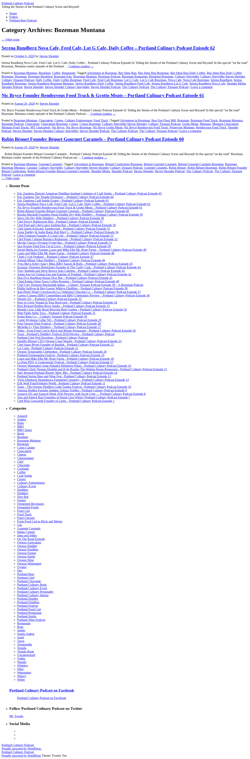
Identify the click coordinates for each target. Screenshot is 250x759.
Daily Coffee (44, 80)
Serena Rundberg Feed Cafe (132, 83)
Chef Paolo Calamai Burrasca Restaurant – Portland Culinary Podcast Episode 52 (67, 239)
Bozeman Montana (25, 73)
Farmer (21, 500)
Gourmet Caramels (50, 164)
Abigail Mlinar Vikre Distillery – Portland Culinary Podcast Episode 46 (61, 260)
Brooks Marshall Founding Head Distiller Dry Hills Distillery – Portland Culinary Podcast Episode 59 (80, 214)
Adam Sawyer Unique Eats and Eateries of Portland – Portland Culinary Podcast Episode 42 (74, 274)
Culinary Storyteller (187, 76)
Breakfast (44, 73)
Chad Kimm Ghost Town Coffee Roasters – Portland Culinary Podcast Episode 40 (68, 281)
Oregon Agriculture (29, 542)
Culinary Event (26, 486)
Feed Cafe (89, 80)
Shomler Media (236, 83)
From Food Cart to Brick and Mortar (39, 521)
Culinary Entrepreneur (78, 120)
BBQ (20, 426)
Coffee (56, 73)
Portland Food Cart (29, 609)
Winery (21, 676)
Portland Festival (27, 605)
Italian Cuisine (26, 532)
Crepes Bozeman (90, 124)
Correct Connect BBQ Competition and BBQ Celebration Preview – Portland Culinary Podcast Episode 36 (83, 295)
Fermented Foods (28, 507)
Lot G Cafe (131, 80)
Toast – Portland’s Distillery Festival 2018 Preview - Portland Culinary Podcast (65, 334)
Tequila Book (25, 651)
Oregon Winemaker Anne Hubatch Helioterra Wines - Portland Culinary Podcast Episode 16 (74, 365)
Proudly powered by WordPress (21, 755)
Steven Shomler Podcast (106, 87)
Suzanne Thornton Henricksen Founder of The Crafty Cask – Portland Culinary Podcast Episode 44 (79, 267)
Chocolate (23, 465)
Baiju (20, 423)
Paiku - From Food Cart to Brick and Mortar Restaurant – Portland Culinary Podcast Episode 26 (76, 330)
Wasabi (21, 662)
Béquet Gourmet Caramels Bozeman (200, 164)
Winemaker (24, 672)
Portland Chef (25, 577)
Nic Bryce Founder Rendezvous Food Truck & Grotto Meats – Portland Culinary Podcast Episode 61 (103, 95)
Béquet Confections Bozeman (123, 164)
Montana (205, 124)
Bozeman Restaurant (134, 76)
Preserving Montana (182, 127)
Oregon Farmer (26, 553)
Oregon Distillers (27, 549)
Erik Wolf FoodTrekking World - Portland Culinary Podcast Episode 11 (61, 383)
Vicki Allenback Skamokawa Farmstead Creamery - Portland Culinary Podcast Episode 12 (73, 379)
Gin (19, 525)
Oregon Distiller (27, 546)
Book (20, 433)
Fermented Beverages (30, 503)
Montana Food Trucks (15, 127)
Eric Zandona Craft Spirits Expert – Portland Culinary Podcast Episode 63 (63, 200)
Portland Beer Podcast (23, 20)
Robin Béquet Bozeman (202, 167)
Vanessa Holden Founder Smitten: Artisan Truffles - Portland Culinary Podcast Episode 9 (72, 390)
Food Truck (101, 120)
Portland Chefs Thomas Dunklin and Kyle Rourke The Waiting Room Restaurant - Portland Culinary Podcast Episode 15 (92, 369)
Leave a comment (201, 87)
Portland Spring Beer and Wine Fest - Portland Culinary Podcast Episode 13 (64, 376)
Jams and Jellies (27, 535)
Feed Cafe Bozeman (110, 80)
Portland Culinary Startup (33, 595)
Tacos (20, 641)
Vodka (21, 658)
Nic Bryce (58, 127)
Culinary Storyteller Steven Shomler (222, 76)
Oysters (22, 567)
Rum (20, 627)
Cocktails (23, 468)
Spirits (21, 630)
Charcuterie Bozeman (54, 124)
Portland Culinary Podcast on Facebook (41, 690)
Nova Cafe (174, 80)
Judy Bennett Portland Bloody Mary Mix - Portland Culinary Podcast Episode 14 (67, 372)
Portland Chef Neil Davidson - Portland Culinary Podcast (52, 337)
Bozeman (21, 76)
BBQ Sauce (24, 430)
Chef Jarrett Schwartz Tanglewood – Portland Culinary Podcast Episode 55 (63, 228)
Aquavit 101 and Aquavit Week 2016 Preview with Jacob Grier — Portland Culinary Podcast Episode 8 (81, 394)
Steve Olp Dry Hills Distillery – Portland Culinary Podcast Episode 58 (60, 218)
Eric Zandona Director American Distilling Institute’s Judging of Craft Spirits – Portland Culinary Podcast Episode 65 (89, 193)
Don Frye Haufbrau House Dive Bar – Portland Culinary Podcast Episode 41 (64, 277)
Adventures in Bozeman (102, 73)
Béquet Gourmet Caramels (160, 164)
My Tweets (16, 716)
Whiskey (22, 665)
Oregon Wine (25, 560)
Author (21, 419)
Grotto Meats (190, 124)
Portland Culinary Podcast (18, 3)
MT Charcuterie (40, 127)
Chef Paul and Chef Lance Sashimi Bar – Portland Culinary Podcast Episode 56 (66, 225)
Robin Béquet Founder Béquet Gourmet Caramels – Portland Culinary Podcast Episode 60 (93, 139)
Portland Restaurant (29, 612)
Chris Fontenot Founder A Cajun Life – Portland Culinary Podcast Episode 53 (65, 235)
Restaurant (68, 73)
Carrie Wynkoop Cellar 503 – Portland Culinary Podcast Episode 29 (59, 320)
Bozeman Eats (63, 76)
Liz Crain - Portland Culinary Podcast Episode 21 (47, 348)
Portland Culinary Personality (35, 591)
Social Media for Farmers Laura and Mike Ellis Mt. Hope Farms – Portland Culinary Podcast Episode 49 (81, 249)
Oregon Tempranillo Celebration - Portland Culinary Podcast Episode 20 (62, 351)
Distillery (23, 493)
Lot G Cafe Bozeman (153, 80)
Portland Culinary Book (32, 584)
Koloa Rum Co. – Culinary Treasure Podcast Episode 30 (52, 316)
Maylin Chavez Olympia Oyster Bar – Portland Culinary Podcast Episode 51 (64, 242)
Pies (19, 570)
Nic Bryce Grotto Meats (107, 127)
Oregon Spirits (26, 556)
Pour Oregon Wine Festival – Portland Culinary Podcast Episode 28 (59, 323)
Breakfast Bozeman (161, 76)
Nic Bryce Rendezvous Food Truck (146, 127)
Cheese (21, 454)
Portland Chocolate (29, 581)
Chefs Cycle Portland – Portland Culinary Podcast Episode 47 (55, 256)
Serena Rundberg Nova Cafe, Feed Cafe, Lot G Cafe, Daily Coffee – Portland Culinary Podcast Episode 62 (108, 47)
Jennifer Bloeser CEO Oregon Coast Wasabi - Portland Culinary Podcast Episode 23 (69, 341)
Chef (20, 461)
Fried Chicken (26, 518)
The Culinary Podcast (135, 87)
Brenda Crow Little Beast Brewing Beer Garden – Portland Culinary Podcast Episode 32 (72, 309)
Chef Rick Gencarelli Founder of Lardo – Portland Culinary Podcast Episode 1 (65, 401)
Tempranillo (24, 644)
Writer (21, 679)
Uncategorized (26, 655)
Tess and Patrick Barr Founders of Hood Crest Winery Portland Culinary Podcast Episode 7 (73, 397)
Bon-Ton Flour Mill (163, 120)
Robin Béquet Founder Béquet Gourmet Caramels (58, 171)
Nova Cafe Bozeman (196, 80)
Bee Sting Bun (127, 73)
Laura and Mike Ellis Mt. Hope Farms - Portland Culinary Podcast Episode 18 (65, 358)
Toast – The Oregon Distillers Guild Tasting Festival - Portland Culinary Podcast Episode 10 (74, 386)
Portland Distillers (28, 602)
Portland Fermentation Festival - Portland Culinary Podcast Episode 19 (60, 355)
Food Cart (23, 511)
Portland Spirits (26, 616)
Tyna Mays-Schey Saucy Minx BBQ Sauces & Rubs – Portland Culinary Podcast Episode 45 (75, 263)
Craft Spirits (24, 475)
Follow (13, 17)
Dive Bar (23, 496)
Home (13, 13)
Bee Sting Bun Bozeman (153, 73)
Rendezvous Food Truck (211, 127)
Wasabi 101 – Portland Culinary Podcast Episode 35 (49, 299)
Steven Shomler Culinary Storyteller (67, 87)
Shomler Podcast (12, 87)
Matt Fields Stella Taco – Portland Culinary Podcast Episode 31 (56, 313)
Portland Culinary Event (32, 588)
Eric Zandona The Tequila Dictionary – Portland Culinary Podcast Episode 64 (65, 197)
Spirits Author (25, 634)
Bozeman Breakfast (40, 76)
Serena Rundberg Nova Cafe (207, 83)
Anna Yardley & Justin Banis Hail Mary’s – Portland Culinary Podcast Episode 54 (67, 232)
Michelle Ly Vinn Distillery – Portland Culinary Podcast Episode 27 (59, 327)
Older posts (11, 39)
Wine (20, 669)
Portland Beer (25, 574)
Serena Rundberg (221, 80)
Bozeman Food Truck (204, 120)
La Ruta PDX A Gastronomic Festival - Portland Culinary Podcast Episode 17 (65, 362)
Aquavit (22, 416)
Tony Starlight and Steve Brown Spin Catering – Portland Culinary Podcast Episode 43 (71, 270)
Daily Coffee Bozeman (67, 80)
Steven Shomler (49, 56)
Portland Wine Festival (31, 619)
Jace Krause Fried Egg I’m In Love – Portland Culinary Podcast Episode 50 (64, 246)
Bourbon (22, 437)
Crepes (58, 120)
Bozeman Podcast (109, 76)
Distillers (22, 489)
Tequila (21, 648)
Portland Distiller (27, 598)
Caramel (32, 167)
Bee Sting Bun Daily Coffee (187, 73)
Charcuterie (46, 120)
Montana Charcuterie (225, 124)
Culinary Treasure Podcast (18, 80)
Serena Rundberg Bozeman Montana (51, 83)
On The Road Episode (31, 539)
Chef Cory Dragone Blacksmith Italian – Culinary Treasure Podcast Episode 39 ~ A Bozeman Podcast (80, 285)
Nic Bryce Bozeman (78, 127)
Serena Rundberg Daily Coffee (94, 83)
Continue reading (81, 66)
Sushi (20, 637)
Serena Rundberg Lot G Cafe (170, 83)
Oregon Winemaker (29, 563)
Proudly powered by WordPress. (22, 748)
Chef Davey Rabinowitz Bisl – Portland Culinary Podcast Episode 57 (60, 221)
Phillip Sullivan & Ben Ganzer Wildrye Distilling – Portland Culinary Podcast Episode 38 (72, 288)
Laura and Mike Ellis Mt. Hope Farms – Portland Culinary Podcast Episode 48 (65, 253)
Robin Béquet (177, 167)
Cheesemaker (25, 458)
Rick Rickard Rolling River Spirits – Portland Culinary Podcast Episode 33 (63, 306)
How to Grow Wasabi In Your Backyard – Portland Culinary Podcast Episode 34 (67, 302)
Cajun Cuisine (26, 447)
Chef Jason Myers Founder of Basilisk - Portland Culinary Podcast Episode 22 (65, 344)
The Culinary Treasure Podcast (169, 87)
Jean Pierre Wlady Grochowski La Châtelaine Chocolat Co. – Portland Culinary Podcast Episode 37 (79, 292)
